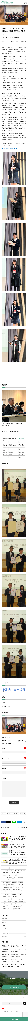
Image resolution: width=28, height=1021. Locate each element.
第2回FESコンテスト (7, 899)
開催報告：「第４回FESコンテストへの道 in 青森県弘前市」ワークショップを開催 (14, 945)
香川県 (10, 911)
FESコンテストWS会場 (20, 870)
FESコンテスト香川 (6, 875)
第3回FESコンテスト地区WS (19, 901)
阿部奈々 (4, 911)
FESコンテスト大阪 (7, 811)
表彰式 (4, 816)
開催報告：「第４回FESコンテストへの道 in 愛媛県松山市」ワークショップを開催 (14, 955)
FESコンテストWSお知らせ (8, 870)
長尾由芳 (10, 908)
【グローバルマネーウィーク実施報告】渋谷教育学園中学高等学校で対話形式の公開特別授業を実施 (17, 861)
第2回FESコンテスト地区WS (19, 899)
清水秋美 (4, 896)
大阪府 (4, 813)
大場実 (24, 884)
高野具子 (15, 911)
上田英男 (16, 879)
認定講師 (4, 922)
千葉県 (4, 884)
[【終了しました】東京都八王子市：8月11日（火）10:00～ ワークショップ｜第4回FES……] (4, 839)
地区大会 (23, 813)
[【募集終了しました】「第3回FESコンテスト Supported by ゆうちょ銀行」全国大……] (4, 846)
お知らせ (4, 34)
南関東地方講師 (11, 884)
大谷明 (23, 887)
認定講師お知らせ (17, 906)
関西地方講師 (17, 908)
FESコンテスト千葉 (6, 872)
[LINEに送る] (14, 822)
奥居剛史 (9, 889)
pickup (14, 875)
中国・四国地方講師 (6, 882)
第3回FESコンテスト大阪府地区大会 (12, 149)
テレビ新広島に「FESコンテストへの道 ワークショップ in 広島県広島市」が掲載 (14, 965)
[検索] (24, 1003)
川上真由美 (5, 891)
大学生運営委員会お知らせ (8, 887)
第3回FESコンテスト (18, 811)
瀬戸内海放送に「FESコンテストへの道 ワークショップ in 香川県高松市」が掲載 (14, 960)
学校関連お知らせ (17, 889)
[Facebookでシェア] (3, 822)
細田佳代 (4, 906)
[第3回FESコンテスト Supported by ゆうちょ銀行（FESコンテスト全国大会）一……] (4, 853)
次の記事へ (21, 827)
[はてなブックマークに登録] (19, 822)
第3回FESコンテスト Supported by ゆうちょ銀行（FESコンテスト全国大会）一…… (17, 853)
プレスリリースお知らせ (7, 877)
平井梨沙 (11, 891)
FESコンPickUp (6, 868)
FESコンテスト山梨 (17, 872)
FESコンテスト (11, 816)
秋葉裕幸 (15, 896)
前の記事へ (6, 827)
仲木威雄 (21, 882)
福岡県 (10, 896)
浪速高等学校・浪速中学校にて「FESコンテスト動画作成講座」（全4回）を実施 (14, 950)
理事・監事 (4, 919)
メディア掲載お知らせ (19, 877)
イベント (4, 925)
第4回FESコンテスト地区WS (19, 903)
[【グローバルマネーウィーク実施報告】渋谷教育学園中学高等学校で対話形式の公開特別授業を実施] (4, 861)
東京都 (19, 894)
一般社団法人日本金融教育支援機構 (9, 1012)
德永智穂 (17, 891)
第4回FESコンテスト (7, 903)
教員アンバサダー (6, 894)
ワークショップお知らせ (13, 813)
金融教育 (4, 908)
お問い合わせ (15, 1019)
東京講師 (14, 894)
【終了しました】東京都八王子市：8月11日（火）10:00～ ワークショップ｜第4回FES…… (18, 839)
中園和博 (14, 882)
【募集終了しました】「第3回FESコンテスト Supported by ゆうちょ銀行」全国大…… (18, 846)
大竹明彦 (17, 887)
